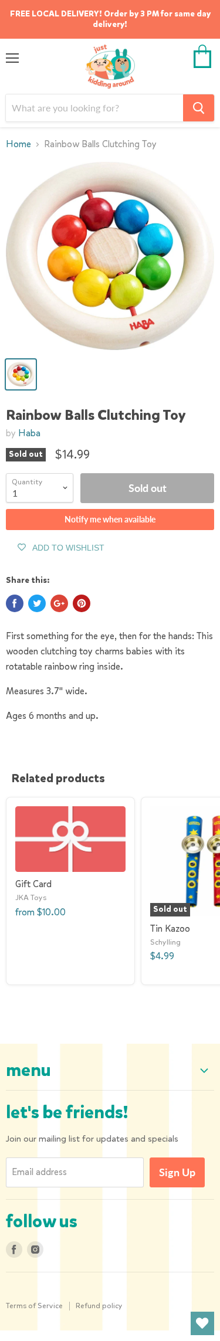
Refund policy (99, 1306)
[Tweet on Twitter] (37, 603)
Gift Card (33, 884)
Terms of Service (34, 1306)
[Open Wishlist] (202, 1323)
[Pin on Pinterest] (81, 603)
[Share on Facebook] (14, 603)
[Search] (198, 107)
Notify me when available (110, 519)
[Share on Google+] (59, 603)
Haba (29, 433)
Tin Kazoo (170, 928)
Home (18, 144)
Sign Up (177, 1172)
